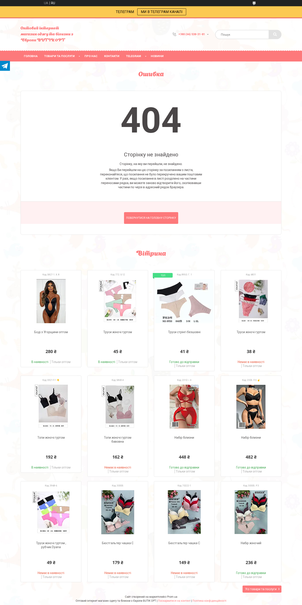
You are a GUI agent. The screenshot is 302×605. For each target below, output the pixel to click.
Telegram (133, 56)
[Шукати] (275, 34)
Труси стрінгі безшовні (184, 332)
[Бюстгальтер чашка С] (118, 512)
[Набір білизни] (184, 406)
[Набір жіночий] (251, 512)
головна (31, 56)
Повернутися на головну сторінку (151, 217)
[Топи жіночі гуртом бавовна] (118, 406)
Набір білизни (184, 437)
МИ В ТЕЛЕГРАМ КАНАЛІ (162, 12)
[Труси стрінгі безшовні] (184, 301)
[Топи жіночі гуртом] (51, 406)
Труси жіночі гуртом (117, 332)
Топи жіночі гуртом (51, 437)
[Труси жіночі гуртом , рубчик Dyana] (51, 512)
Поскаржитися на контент (174, 600)
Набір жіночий (251, 543)
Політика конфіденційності (209, 600)
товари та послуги (59, 56)
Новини (157, 56)
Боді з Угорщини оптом (51, 332)
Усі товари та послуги (261, 589)
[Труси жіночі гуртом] (118, 301)
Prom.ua (172, 596)
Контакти (111, 56)
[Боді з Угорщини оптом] (51, 301)
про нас (90, 56)
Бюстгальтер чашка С (118, 543)
